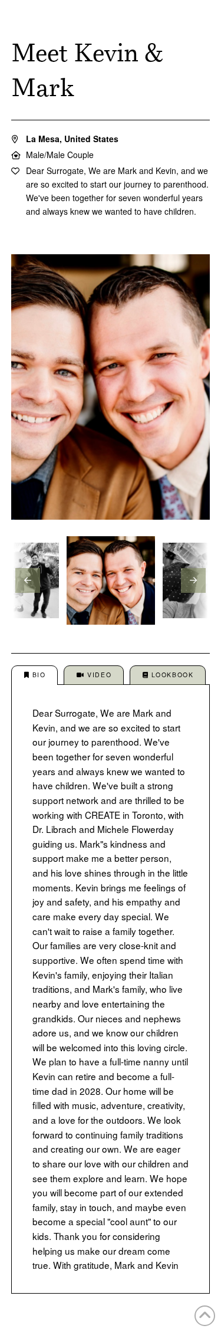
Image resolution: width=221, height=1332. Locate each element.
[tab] (34, 675)
